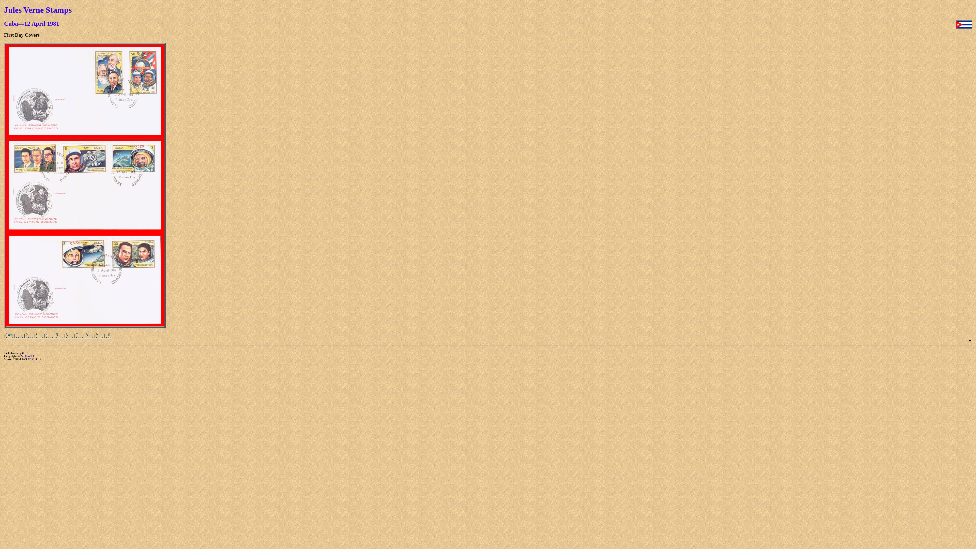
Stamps (59, 9)
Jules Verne (24, 9)
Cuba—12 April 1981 (31, 23)
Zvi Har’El (27, 356)
